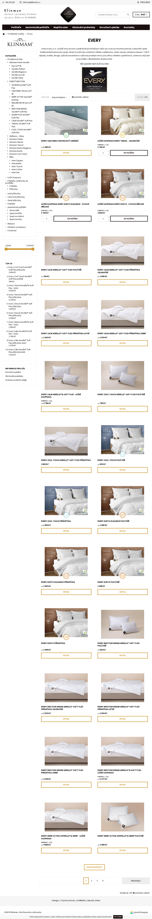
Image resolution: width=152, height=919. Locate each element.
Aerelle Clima (17, 77)
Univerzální (14, 210)
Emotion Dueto (16, 151)
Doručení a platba (109, 27)
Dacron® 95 (16, 66)
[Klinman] (39, 14)
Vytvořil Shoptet (140, 912)
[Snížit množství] (109, 154)
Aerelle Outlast (18, 69)
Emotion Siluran (16, 142)
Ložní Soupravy (14, 177)
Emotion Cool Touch (18, 154)
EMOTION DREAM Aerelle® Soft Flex (19, 110)
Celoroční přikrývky (16, 197)
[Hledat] (128, 15)
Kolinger (55, 901)
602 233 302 (10, 2)
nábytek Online (93, 901)
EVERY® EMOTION (17, 81)
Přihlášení (145, 2)
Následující (136, 880)
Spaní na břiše (16, 213)
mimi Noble (16, 163)
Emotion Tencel (16, 145)
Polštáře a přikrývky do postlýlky (16, 182)
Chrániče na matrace (17, 227)
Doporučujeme (58, 97)
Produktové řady (15, 59)
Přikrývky (14, 189)
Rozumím (118, 917)
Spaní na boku (16, 219)
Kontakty (129, 27)
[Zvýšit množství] (109, 151)
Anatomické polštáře (37, 27)
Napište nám (61, 27)
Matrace (11, 223)
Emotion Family (16, 139)
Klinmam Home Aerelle (19, 62)
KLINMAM (81, 901)
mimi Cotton (17, 169)
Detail (66, 153)
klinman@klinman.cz (31, 2)
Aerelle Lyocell (18, 74)
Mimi (12, 157)
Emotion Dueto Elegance (20, 148)
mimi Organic (17, 160)
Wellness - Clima (17, 136)
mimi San (15, 172)
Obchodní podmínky (83, 27)
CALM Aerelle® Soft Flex (22, 120)
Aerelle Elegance (19, 71)
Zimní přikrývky (14, 200)
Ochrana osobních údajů (16, 380)
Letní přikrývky (14, 193)
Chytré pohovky (68, 901)
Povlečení (12, 230)
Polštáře (16, 27)
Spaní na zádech (17, 216)
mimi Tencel (17, 166)
